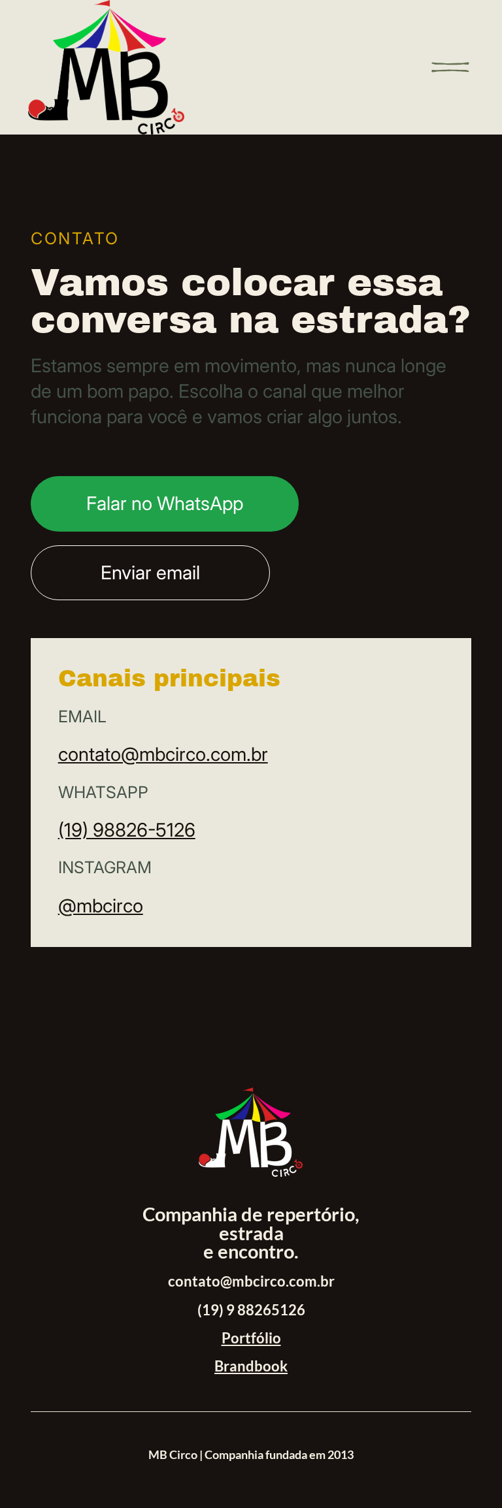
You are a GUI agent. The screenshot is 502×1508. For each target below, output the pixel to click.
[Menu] (450, 67)
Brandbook (251, 1366)
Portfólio (251, 1338)
